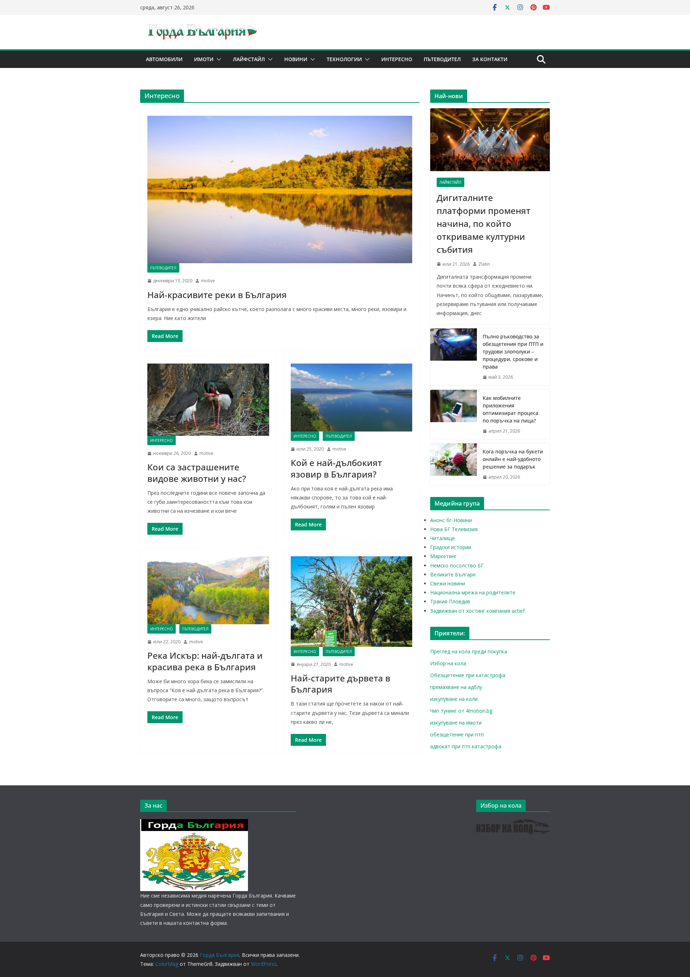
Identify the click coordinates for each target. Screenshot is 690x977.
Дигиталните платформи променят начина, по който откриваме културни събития (483, 223)
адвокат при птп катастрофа (465, 746)
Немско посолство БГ (457, 565)
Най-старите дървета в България (340, 683)
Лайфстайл (249, 59)
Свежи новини (447, 583)
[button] (217, 59)
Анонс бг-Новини (451, 520)
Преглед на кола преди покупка (468, 651)
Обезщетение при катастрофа (467, 675)
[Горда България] (194, 823)
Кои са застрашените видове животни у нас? (196, 472)
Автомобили (164, 59)
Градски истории (450, 547)
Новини (295, 59)
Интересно (396, 59)
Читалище (442, 538)
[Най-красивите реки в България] (279, 189)
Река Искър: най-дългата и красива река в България (205, 660)
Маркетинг (443, 556)
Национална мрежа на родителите (472, 592)
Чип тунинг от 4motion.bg (461, 710)
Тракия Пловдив (450, 601)
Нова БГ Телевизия (454, 529)
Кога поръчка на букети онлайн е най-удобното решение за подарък (513, 459)
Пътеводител (442, 59)
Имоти (203, 59)
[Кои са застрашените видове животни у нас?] (208, 399)
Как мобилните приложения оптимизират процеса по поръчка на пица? (510, 409)
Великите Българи (452, 574)
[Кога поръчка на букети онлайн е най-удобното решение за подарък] (453, 464)
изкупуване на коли (454, 698)
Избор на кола (448, 663)
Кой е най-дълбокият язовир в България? (336, 468)
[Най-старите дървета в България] (352, 601)
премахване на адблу (456, 687)
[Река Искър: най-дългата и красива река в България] (208, 590)
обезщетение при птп (457, 734)
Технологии (344, 59)
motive (208, 281)
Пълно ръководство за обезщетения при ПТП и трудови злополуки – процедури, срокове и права (513, 351)
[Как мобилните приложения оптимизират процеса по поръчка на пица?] (453, 414)
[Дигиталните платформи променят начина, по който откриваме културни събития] (490, 139)
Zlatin (484, 264)
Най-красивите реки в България (217, 295)
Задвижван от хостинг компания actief (477, 610)
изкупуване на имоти (456, 722)
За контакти (489, 59)
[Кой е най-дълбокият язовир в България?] (352, 397)
